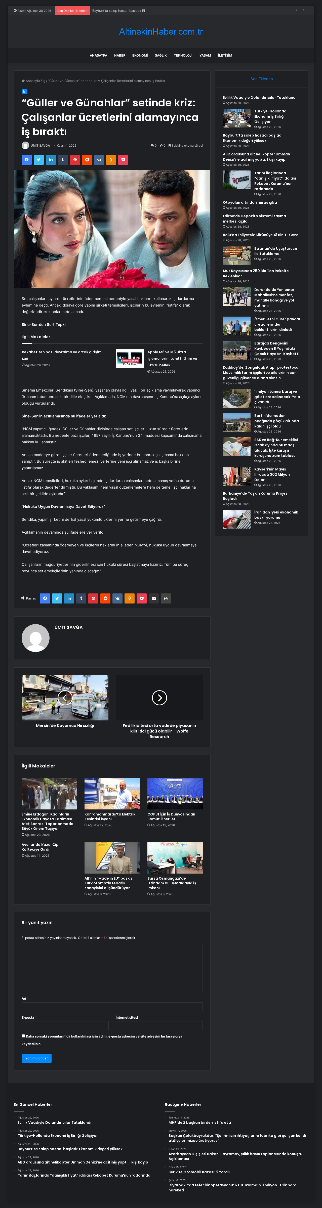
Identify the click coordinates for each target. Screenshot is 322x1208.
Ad (25, 999)
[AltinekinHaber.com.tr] (161, 31)
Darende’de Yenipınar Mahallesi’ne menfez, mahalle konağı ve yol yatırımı (274, 297)
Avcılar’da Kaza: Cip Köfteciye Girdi (40, 847)
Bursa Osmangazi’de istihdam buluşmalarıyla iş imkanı (171, 883)
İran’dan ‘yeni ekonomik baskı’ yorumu (276, 515)
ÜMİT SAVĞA (40, 145)
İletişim (225, 55)
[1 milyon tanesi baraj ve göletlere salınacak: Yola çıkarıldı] (237, 398)
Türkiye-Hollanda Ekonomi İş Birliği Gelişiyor (270, 116)
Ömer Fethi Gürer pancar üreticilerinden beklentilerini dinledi (277, 324)
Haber (119, 55)
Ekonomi (140, 55)
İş (44, 81)
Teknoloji (183, 55)
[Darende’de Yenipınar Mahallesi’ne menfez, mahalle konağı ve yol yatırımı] (237, 296)
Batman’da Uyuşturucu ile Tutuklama (275, 251)
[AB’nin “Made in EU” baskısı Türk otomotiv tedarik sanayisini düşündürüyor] (112, 858)
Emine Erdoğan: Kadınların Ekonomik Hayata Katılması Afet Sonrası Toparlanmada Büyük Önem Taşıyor (47, 821)
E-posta (29, 1017)
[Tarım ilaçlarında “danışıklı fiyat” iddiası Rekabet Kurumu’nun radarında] (237, 179)
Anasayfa (98, 55)
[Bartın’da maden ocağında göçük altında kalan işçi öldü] (237, 422)
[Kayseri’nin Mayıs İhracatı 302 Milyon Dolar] (237, 476)
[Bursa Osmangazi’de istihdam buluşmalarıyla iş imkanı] (175, 858)
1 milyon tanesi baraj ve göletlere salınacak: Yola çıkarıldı (277, 397)
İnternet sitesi (127, 1017)
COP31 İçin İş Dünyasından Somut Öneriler (171, 817)
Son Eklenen (262, 78)
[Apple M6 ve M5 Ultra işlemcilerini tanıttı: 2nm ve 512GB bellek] (130, 358)
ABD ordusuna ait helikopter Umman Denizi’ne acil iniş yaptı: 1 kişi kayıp (256, 157)
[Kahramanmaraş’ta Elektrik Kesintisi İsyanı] (112, 793)
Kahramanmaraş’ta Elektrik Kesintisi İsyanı (110, 817)
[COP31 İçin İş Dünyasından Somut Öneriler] (175, 793)
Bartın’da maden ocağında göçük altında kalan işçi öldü (276, 421)
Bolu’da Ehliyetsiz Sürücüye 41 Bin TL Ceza (261, 234)
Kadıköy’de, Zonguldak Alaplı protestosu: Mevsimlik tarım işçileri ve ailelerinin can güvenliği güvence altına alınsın (261, 372)
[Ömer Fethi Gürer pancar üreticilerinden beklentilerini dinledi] (237, 326)
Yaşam (205, 55)
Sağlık (161, 55)
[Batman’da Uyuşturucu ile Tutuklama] (237, 255)
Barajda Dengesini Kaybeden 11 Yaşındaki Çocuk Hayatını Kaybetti (276, 348)
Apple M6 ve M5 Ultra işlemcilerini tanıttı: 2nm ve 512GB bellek (172, 359)
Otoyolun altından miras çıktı (250, 202)
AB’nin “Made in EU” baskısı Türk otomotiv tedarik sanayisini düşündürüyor (109, 883)
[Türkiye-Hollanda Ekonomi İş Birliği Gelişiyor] (237, 118)
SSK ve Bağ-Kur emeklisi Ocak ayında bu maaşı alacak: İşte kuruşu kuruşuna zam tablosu (276, 447)
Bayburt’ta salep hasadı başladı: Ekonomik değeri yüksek (136, 11)
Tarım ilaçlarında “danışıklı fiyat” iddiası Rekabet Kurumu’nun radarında (275, 180)
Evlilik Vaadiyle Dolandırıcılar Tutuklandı (260, 97)
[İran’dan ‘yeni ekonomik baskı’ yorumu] (237, 519)
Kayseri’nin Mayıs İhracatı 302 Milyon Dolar (272, 474)
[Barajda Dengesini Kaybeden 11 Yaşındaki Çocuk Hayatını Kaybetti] (237, 350)
